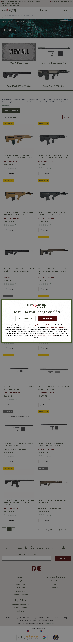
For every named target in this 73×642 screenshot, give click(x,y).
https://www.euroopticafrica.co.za (44, 325)
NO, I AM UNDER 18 (25, 319)
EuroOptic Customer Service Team (44, 335)
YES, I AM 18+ (47, 319)
